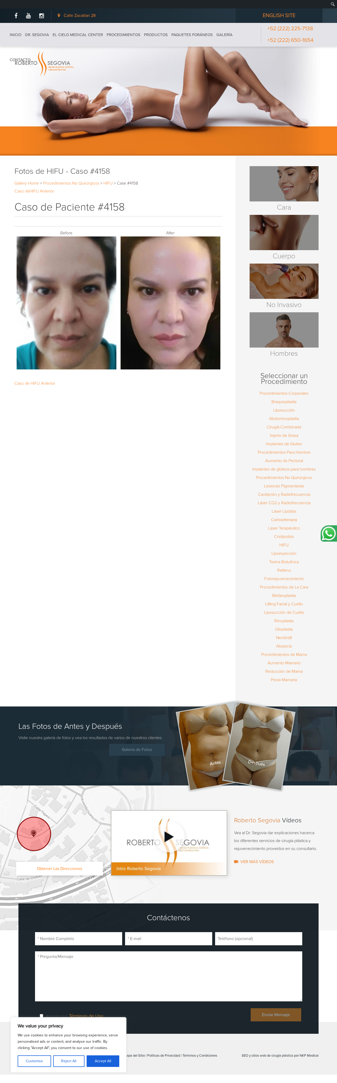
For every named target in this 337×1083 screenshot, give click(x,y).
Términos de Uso (86, 1016)
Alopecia (284, 646)
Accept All (103, 1061)
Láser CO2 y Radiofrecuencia (284, 503)
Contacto (20, 59)
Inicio (15, 34)
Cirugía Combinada (284, 427)
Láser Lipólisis (284, 511)
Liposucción (284, 410)
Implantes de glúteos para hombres (284, 469)
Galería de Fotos (137, 749)
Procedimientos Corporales (284, 393)
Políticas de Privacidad (163, 1056)
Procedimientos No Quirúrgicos (71, 183)
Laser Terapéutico (284, 528)
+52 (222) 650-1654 (290, 40)
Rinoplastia (284, 621)
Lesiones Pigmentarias (284, 486)
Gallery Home (26, 183)
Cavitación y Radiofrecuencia (284, 494)
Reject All (68, 1061)
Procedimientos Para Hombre (284, 452)
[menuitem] (13, 3)
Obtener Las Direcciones (59, 868)
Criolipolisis (284, 536)
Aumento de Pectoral (284, 460)
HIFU (108, 183)
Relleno (284, 570)
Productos (156, 34)
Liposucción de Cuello (284, 612)
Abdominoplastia (284, 418)
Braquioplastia (283, 401)
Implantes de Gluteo (284, 444)
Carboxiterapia (284, 519)
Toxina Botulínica (284, 562)
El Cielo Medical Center (78, 34)
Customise (34, 1061)
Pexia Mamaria (284, 680)
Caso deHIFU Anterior (34, 191)
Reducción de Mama (284, 671)
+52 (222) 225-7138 (290, 28)
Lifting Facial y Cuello (284, 604)
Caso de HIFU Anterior (34, 383)
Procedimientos (123, 34)
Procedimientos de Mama (284, 654)
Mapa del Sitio (134, 1056)
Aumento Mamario (284, 663)
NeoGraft (284, 637)
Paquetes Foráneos (192, 34)
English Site (279, 15)
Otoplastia (284, 629)
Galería (224, 34)
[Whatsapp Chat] (329, 533)
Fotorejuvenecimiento (284, 578)
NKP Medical (309, 1056)
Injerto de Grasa (284, 435)
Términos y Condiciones (199, 1056)
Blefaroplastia (284, 595)
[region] (68, 1044)
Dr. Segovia (37, 34)
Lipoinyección (283, 553)
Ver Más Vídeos (257, 861)
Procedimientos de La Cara (284, 587)
